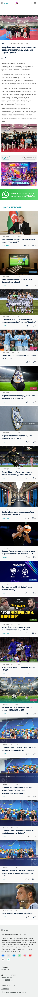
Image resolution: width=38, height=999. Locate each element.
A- (2, 58)
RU (29, 3)
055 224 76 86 (7, 980)
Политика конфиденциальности (13, 992)
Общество (5, 518)
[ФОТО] (19, 340)
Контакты (5, 989)
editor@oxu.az (6, 977)
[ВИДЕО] (19, 610)
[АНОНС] (19, 262)
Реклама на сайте (8, 985)
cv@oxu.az (5, 969)
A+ (6, 58)
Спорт (4, 285)
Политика (5, 245)
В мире (4, 557)
